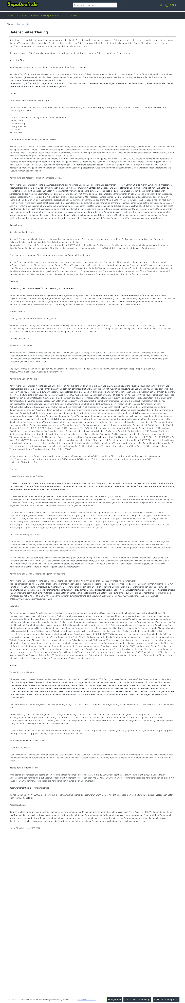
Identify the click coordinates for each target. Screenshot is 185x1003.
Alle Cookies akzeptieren (166, 999)
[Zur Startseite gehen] (22, 4)
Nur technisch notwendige (137, 999)
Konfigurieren (114, 999)
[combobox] (95, 5)
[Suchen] (120, 5)
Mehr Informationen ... (87, 999)
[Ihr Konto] (161, 5)
